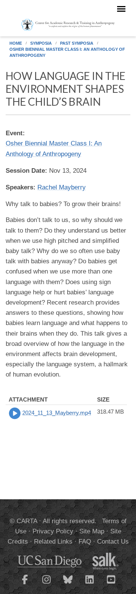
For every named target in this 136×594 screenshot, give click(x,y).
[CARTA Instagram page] (46, 584)
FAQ (85, 541)
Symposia (41, 43)
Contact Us (113, 541)
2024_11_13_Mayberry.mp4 (56, 413)
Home (15, 43)
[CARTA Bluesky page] (68, 584)
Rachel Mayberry (61, 187)
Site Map (91, 531)
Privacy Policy (52, 531)
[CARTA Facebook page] (24, 584)
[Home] (68, 24)
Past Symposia (76, 43)
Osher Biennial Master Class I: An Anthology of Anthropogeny (67, 52)
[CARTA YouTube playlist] (111, 584)
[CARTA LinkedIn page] (89, 584)
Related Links (53, 541)
